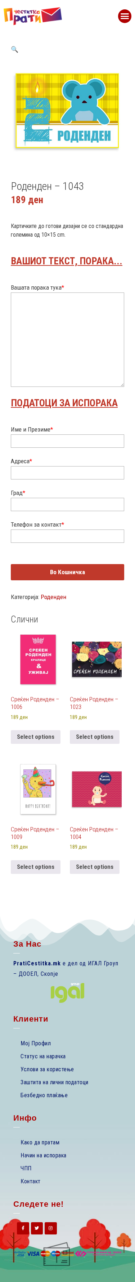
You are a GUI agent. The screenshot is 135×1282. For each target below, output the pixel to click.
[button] (125, 16)
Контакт (31, 1181)
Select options (35, 736)
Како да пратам (40, 1142)
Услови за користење (47, 1069)
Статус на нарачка (43, 1056)
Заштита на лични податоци (55, 1082)
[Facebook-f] (23, 1228)
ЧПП (26, 1168)
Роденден (53, 596)
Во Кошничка (67, 572)
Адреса (21, 461)
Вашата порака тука (37, 287)
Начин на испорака (44, 1155)
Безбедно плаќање (44, 1095)
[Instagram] (51, 1228)
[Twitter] (37, 1228)
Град (18, 492)
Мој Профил (36, 1043)
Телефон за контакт (37, 524)
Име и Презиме (32, 429)
